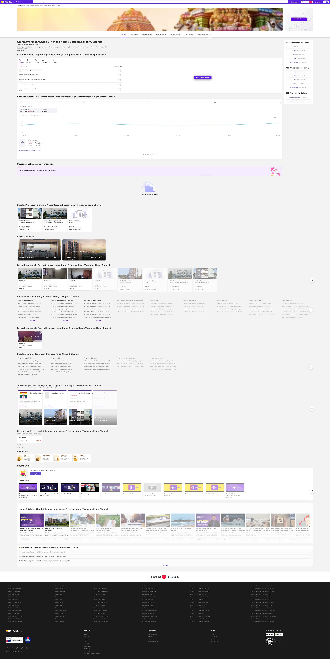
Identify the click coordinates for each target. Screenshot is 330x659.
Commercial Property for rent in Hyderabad (263, 591)
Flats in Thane (59, 613)
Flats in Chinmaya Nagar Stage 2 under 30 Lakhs (64, 306)
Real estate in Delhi (13, 599)
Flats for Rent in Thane (99, 613)
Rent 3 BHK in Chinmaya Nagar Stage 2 (61, 369)
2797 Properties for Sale (297, 43)
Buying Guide (35, 474)
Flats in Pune (58, 594)
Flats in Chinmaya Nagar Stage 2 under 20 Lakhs (64, 303)
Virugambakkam (30, 5)
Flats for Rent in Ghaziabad (100, 621)
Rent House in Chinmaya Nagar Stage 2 (28, 361)
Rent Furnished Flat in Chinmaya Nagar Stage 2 (130, 361)
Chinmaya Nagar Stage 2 (49, 5)
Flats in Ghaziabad (60, 621)
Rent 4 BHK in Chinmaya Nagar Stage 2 (61, 372)
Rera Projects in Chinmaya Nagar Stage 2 (293, 317)
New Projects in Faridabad (148, 619)
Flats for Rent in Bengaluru (100, 588)
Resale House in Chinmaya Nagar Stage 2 (260, 306)
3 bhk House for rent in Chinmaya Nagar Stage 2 (97, 366)
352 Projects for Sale (295, 93)
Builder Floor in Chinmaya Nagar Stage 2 (29, 309)
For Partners (87, 639)
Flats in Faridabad (60, 619)
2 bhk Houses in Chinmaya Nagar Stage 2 (194, 306)
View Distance (118, 66)
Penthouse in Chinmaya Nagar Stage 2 (28, 317)
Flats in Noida (59, 605)
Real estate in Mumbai (14, 586)
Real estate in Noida (13, 605)
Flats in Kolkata (59, 608)
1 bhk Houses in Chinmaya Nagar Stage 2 (194, 303)
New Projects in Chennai (148, 597)
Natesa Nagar (38, 5)
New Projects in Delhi (147, 599)
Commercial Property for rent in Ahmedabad (263, 610)
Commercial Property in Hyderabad (199, 591)
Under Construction (298, 97)
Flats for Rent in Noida (99, 605)
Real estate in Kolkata (14, 608)
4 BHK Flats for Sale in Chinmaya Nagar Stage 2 (229, 312)
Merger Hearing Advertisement (92, 653)
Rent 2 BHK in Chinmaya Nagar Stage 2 (61, 366)
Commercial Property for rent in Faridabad (262, 619)
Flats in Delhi (58, 599)
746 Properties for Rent (296, 68)
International (214, 641)
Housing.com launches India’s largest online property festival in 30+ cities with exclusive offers (232, 529)
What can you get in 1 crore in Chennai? (181, 529)
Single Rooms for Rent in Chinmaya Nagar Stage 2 (163, 366)
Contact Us (87, 648)
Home (18, 5)
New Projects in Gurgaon (148, 602)
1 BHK (298, 47)
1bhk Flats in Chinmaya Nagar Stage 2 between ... (97, 303)
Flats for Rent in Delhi (99, 599)
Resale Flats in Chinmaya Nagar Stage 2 (260, 303)
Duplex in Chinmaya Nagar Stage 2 (27, 314)
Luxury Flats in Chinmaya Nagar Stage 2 (293, 309)
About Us (86, 636)
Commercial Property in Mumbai (198, 586)
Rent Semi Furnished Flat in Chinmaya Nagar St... (130, 363)
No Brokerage (298, 62)
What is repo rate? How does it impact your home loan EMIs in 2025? (281, 529)
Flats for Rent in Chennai (99, 597)
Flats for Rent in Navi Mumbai (101, 616)
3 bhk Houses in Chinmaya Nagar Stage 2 (194, 309)
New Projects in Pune (147, 594)
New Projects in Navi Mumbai (149, 616)
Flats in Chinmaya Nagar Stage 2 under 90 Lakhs (64, 317)
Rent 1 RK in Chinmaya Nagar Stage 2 (61, 361)
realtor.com (150, 636)
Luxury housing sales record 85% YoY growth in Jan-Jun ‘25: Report (258, 529)
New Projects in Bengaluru (148, 588)
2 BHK (299, 50)
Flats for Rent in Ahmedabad (100, 610)
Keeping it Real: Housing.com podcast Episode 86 (206, 529)
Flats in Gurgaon (59, 602)
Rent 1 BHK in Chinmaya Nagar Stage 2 (61, 363)
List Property (306, 1)
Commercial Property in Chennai (199, 597)
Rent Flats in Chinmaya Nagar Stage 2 (28, 374)
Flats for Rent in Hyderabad (100, 591)
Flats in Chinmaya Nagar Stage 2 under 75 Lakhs (64, 314)
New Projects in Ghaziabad (148, 621)
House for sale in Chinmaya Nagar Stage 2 (29, 303)
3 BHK (298, 54)
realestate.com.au (152, 634)
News (212, 634)
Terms (85, 641)
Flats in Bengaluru (60, 588)
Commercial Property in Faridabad (199, 619)
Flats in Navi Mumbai (60, 616)
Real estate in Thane (13, 613)
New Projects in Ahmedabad (149, 610)
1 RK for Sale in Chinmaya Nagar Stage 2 (161, 303)
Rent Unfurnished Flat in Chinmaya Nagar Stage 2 (130, 366)
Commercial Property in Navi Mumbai (200, 616)
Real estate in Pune (13, 594)
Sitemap (213, 639)
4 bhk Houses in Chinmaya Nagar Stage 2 (194, 312)
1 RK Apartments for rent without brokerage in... (163, 363)
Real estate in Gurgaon (14, 602)
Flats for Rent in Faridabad (100, 619)
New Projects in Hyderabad (148, 591)
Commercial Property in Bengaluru (199, 588)
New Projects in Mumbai (147, 586)
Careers (86, 634)
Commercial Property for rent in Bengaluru (262, 588)
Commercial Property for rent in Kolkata (262, 608)
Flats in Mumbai (59, 586)
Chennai (23, 5)
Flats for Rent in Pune (99, 594)
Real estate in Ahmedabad (15, 610)
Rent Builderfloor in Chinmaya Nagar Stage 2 (30, 366)
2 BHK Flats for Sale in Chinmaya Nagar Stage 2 (229, 306)
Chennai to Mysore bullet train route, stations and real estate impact (156, 529)
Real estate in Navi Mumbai (15, 616)
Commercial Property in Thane (198, 613)
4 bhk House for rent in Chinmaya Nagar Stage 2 (97, 369)
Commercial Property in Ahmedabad (199, 610)
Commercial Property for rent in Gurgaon (262, 602)
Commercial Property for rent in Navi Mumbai (263, 616)
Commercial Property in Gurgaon (199, 602)
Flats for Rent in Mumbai (99, 586)
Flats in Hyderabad (60, 591)
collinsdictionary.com (153, 641)
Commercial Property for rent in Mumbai (262, 586)
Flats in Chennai (59, 597)
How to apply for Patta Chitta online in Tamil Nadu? (105, 529)
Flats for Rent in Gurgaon (100, 602)
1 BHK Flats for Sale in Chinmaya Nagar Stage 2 (228, 303)
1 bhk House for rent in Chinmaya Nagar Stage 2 (97, 361)
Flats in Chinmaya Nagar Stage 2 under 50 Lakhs (64, 312)
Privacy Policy (87, 646)
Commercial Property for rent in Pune (261, 594)
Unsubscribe (87, 651)
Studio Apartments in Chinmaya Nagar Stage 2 (30, 312)
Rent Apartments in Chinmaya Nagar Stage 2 (30, 363)
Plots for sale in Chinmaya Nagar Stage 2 (29, 306)
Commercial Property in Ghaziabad (199, 621)
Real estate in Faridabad (14, 619)
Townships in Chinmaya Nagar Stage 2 (292, 303)
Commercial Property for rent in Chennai (262, 597)
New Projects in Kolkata (147, 608)
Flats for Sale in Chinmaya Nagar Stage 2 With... (262, 312)
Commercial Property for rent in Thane (261, 613)
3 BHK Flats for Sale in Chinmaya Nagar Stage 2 (229, 309)
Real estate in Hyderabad (15, 591)
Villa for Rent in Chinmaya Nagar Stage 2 (29, 372)
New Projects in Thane (147, 613)
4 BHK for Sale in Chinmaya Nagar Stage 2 (161, 314)
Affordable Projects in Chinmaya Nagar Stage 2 (295, 314)
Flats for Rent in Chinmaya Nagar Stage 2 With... (31, 369)
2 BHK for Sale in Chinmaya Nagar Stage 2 (161, 309)
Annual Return (88, 643)
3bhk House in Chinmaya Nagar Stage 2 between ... (131, 303)
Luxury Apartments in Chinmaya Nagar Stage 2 (295, 312)
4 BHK (299, 58)
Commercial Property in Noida (198, 605)
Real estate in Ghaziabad (15, 621)
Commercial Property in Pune (198, 594)
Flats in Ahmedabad (60, 610)
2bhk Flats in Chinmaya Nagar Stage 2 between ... (97, 317)
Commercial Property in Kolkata (198, 608)
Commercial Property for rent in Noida (261, 605)
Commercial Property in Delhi (198, 599)
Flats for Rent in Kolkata (99, 608)
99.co (149, 639)
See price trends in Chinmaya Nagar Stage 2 (30, 150)
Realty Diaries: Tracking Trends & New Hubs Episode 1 (31, 529)
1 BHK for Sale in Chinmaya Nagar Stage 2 (161, 306)
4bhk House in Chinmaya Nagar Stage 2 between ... (131, 312)
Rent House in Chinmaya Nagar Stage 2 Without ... (163, 361)
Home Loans (214, 636)
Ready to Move (299, 101)
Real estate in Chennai (14, 597)
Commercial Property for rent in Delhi (261, 599)
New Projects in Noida (147, 605)
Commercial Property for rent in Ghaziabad (262, 621)
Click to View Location (299, 19)
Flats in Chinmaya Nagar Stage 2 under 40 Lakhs (64, 309)
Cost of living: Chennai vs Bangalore (53, 529)
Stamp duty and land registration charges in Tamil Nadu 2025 (132, 529)
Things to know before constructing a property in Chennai (82, 529)
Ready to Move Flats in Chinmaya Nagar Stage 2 (262, 309)
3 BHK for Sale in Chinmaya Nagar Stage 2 (161, 312)
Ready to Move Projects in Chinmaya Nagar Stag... (295, 306)
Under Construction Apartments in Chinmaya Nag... (263, 314)
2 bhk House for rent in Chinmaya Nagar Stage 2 (97, 363)
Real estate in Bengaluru (15, 588)
